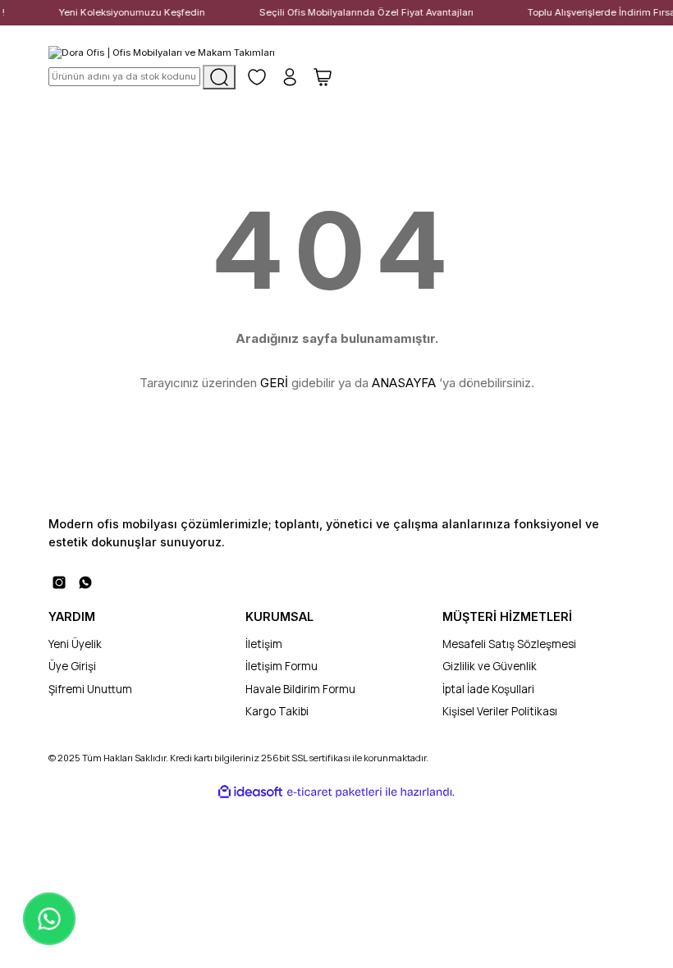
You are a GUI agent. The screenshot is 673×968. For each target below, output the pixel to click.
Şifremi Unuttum (90, 689)
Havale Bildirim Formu (300, 689)
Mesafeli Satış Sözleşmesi (509, 644)
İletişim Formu (281, 666)
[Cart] (322, 77)
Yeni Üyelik (75, 644)
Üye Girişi (72, 666)
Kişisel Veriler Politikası (499, 711)
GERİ (274, 382)
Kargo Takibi (277, 711)
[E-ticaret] (334, 792)
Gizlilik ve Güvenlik (489, 666)
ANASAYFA (404, 382)
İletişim (263, 644)
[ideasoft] (250, 792)
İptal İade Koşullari (488, 689)
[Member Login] (289, 77)
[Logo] (161, 52)
